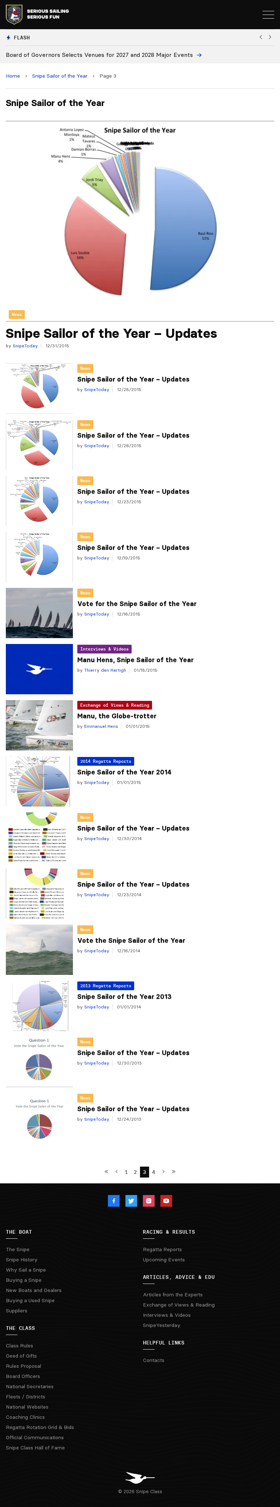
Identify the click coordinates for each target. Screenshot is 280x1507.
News (85, 368)
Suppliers (16, 1310)
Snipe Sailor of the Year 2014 (124, 772)
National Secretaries (30, 1386)
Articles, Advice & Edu (179, 1277)
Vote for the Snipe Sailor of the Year (137, 604)
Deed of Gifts (21, 1355)
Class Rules (19, 1345)
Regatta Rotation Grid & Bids (40, 1427)
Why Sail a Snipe (26, 1269)
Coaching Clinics (25, 1417)
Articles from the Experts (173, 1294)
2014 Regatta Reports (105, 761)
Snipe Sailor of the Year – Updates (111, 333)
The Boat (19, 1232)
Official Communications (35, 1437)
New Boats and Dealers (34, 1290)
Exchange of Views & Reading (114, 705)
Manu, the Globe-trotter (116, 716)
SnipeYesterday (161, 1325)
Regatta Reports (162, 1249)
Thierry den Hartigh (104, 670)
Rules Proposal (23, 1366)
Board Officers (23, 1376)
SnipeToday (24, 345)
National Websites (27, 1406)
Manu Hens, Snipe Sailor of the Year (135, 660)
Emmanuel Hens (100, 726)
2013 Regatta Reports (105, 985)
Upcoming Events (164, 1259)
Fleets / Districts (25, 1396)
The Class (20, 1328)
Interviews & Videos (104, 649)
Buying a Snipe (24, 1280)
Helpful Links (163, 1342)
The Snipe (18, 1249)
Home (13, 76)
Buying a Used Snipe (30, 1300)
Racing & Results (169, 1232)
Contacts (153, 1360)
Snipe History (22, 1259)
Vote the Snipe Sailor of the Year (131, 941)
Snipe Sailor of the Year (60, 76)
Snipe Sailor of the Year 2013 (124, 997)
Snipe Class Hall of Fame (35, 1447)
